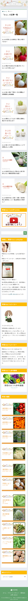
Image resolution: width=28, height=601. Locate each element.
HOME (15, 590)
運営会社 (23, 593)
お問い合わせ (13, 294)
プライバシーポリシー (13, 593)
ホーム (4, 593)
